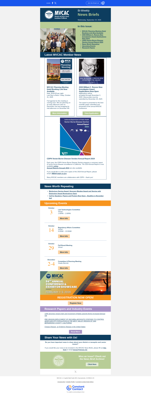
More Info (64, 218)
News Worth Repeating (90, 44)
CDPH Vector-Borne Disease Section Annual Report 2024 (92, 41)
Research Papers (88, 48)
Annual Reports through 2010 (58, 168)
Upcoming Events (89, 46)
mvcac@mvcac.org (80, 350)
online (56, 166)
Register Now (75, 303)
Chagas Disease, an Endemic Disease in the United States (65, 327)
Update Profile (70, 382)
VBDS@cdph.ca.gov (59, 173)
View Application (91, 113)
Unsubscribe (61, 382)
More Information (59, 113)
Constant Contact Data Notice (85, 382)
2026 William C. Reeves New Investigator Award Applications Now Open (94, 36)
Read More (75, 332)
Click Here (92, 364)
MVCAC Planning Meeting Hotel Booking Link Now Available (94, 32)
